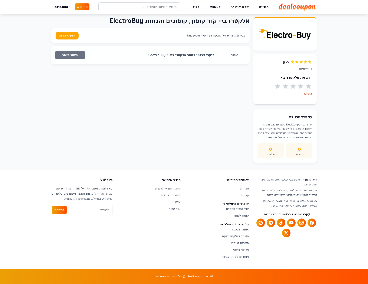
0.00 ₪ (82, 6)
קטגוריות (242, 6)
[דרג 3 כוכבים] (293, 86)
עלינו (177, 202)
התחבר (307, 94)
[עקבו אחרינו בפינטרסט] (260, 222)
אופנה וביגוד (240, 229)
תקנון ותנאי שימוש (168, 188)
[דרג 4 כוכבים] (285, 86)
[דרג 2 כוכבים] (300, 86)
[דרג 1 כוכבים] (308, 86)
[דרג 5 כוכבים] (277, 86)
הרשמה (59, 210)
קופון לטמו (241, 215)
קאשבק (215, 6)
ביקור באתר (70, 55)
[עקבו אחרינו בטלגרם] (271, 222)
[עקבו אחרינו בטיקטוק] (281, 222)
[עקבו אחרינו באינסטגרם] (301, 222)
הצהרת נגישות (171, 195)
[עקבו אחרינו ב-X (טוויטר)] (286, 233)
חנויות (264, 6)
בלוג (196, 6)
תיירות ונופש (240, 243)
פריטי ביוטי (241, 250)
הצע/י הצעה (67, 35)
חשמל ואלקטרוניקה (235, 236)
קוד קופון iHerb (237, 209)
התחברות (61, 6)
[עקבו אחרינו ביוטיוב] (291, 222)
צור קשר (175, 209)
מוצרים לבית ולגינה (235, 256)
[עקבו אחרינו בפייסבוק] (312, 222)
